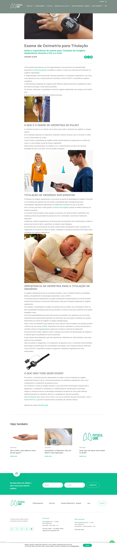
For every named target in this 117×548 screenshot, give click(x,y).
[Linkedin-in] (21, 529)
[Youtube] (31, 529)
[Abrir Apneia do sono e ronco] (69, 6)
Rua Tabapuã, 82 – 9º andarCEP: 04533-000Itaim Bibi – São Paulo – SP (50, 523)
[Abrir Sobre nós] (33, 6)
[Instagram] (12, 529)
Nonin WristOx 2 (30, 400)
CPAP (45, 326)
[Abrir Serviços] (53, 6)
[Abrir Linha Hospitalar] (102, 6)
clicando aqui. (43, 405)
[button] (85, 57)
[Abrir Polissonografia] (45, 6)
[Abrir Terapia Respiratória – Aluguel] (90, 6)
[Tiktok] (26, 529)
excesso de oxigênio (61, 207)
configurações (75, 546)
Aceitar (87, 545)
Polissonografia (40, 70)
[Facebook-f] (17, 529)
